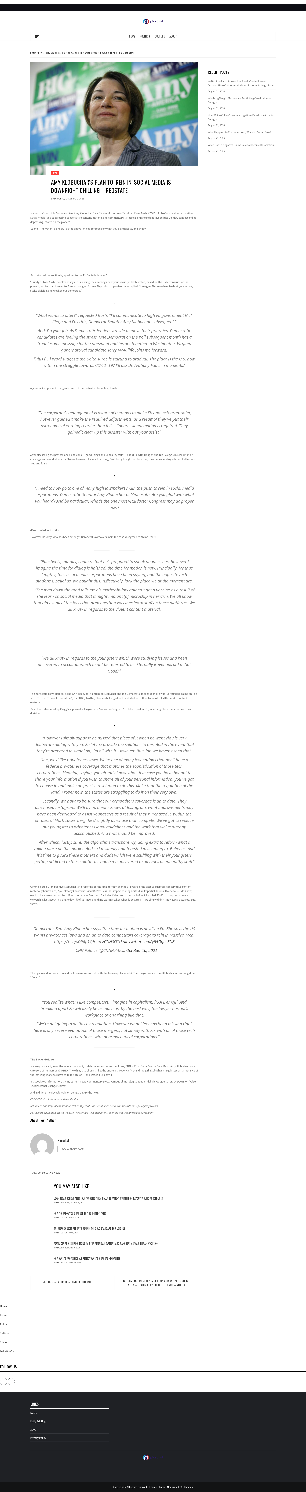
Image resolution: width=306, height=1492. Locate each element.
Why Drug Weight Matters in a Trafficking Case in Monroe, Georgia (240, 100)
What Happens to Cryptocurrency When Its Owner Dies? (239, 132)
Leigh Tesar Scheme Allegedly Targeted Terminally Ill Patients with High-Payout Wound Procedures (108, 1198)
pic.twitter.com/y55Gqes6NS (149, 941)
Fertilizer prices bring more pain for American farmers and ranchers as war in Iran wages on (106, 1243)
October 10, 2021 (141, 950)
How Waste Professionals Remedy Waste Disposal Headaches (87, 1258)
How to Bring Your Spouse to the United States (80, 1213)
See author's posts (73, 1149)
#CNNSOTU (112, 941)
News (132, 36)
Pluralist (59, 198)
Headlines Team (62, 1202)
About (173, 36)
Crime (3, 1342)
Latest (3, 1315)
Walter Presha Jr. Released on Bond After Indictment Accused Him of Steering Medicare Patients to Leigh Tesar (241, 83)
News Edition (62, 1217)
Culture (160, 36)
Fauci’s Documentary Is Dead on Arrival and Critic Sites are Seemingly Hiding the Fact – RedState (155, 1283)
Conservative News (48, 1172)
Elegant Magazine (168, 1486)
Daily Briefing (7, 1351)
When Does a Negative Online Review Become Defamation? (241, 145)
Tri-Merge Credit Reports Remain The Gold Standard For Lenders (89, 1228)
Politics (145, 36)
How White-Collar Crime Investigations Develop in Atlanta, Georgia (241, 117)
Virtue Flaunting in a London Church (67, 1282)
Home (3, 1306)
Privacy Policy (38, 1438)
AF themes (187, 1486)
